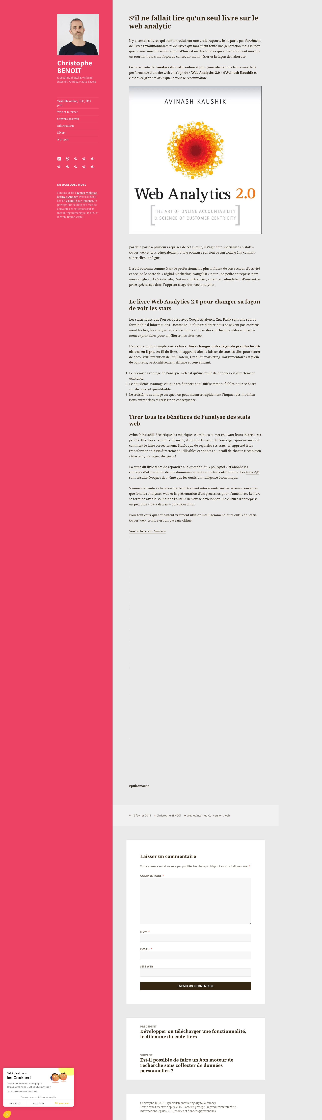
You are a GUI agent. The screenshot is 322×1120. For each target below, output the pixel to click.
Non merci (15, 1103)
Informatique (65, 126)
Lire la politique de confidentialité (22, 1092)
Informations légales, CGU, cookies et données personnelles (178, 1111)
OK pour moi (62, 1103)
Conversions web (68, 119)
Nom (145, 931)
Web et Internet (67, 112)
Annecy (211, 1103)
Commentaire (152, 875)
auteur (197, 247)
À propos (63, 139)
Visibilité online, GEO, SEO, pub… (74, 103)
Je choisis (38, 1103)
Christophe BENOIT (74, 66)
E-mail (146, 949)
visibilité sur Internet (79, 201)
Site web (146, 966)
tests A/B (252, 472)
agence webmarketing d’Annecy (77, 195)
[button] (7, 1114)
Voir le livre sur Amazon (147, 531)
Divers (61, 132)
